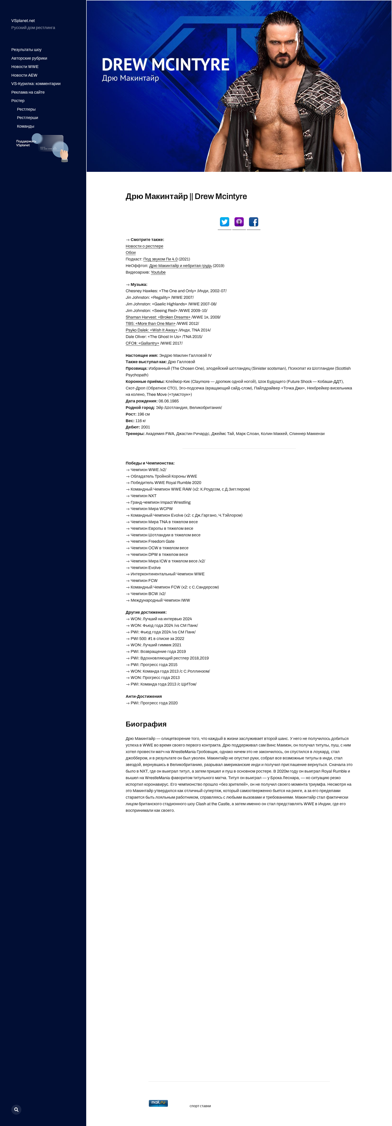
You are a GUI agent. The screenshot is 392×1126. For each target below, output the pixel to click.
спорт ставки (200, 1106)
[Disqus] (239, 875)
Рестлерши (27, 117)
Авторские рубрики (29, 58)
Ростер (17, 100)
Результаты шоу (26, 49)
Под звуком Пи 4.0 (160, 259)
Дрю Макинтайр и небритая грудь (180, 265)
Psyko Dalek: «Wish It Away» (152, 330)
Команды (25, 126)
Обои (131, 252)
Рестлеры (26, 109)
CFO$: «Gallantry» (142, 343)
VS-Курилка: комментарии (36, 83)
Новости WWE (25, 66)
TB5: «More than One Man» (151, 323)
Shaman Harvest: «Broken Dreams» (158, 317)
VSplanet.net (23, 20)
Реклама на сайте (28, 92)
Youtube (158, 272)
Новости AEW (24, 75)
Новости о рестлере (144, 246)
